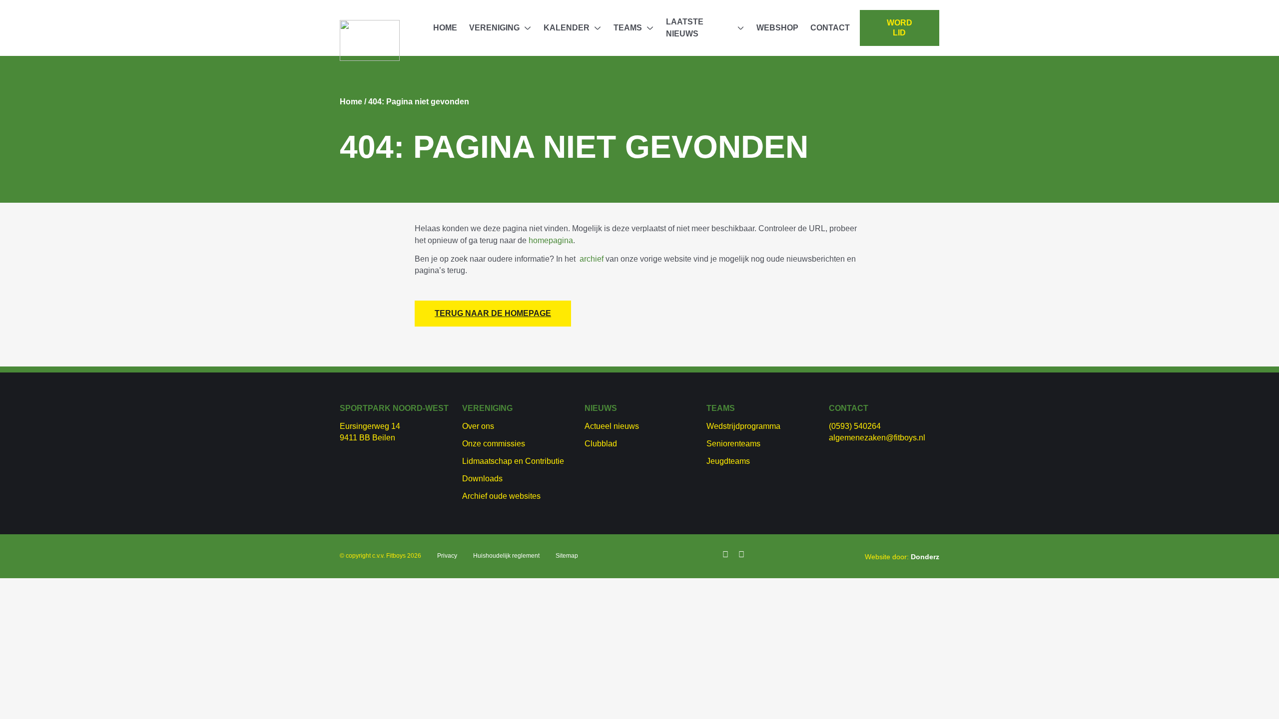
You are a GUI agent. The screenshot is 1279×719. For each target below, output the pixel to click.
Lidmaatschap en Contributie (513, 461)
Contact (830, 27)
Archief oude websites (501, 496)
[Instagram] (741, 555)
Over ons (478, 426)
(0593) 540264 (855, 426)
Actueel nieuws (612, 426)
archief (592, 259)
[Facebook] (725, 555)
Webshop (777, 27)
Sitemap (567, 555)
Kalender (567, 27)
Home (445, 27)
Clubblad (601, 443)
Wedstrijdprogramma (743, 426)
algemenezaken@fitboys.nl (877, 437)
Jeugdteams (728, 461)
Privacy (447, 555)
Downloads (482, 478)
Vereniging (494, 27)
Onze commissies (493, 443)
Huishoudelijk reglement (506, 555)
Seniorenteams (733, 443)
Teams (628, 27)
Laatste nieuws (684, 27)
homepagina (551, 240)
